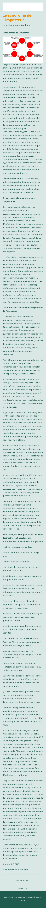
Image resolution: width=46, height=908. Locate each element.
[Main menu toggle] (38, 6)
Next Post (23, 888)
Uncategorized (11, 25)
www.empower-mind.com (15, 869)
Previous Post (23, 880)
